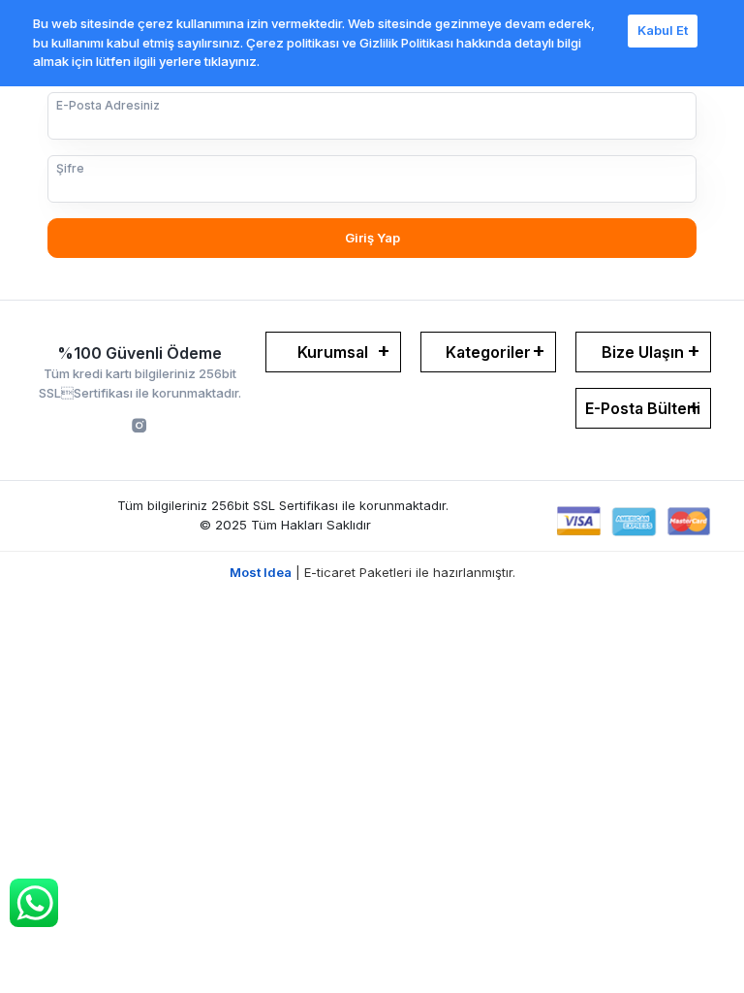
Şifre (70, 168)
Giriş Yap (372, 237)
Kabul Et (662, 30)
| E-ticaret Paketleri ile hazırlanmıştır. (372, 572)
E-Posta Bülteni (642, 408)
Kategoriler (488, 352)
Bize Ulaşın (643, 352)
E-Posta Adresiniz (108, 105)
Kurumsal (332, 352)
